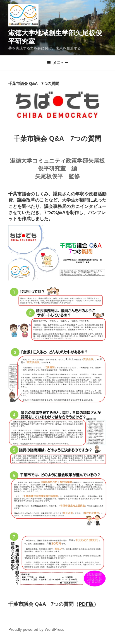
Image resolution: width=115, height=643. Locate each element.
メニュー (60, 62)
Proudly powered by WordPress (36, 629)
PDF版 (86, 604)
